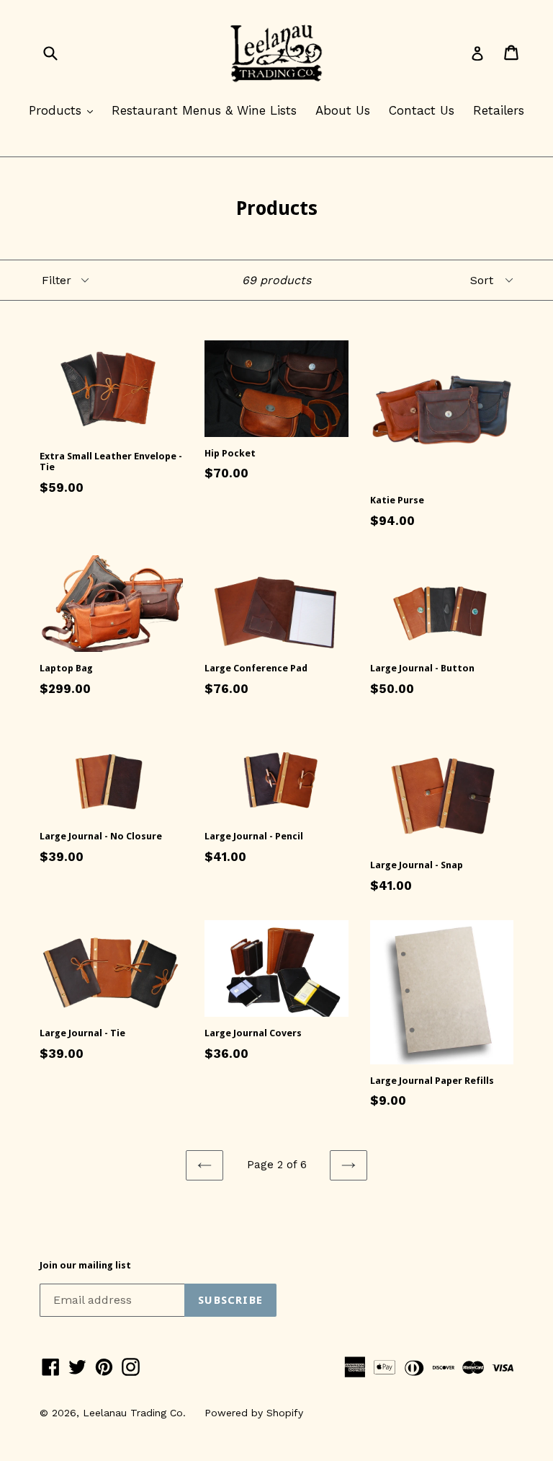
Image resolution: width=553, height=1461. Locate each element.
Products (64, 110)
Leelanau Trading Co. (134, 1412)
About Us (342, 110)
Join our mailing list (85, 1265)
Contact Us (421, 110)
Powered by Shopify (253, 1412)
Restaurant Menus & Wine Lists (204, 110)
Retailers (498, 110)
